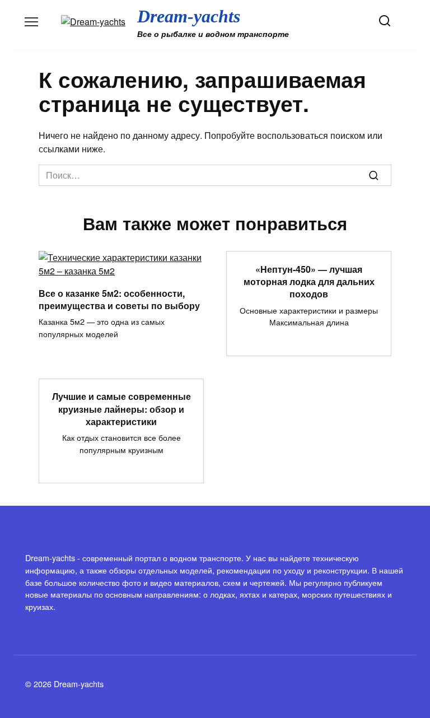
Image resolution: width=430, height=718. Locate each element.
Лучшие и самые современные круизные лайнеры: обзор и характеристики (121, 409)
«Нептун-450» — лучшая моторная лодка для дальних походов (309, 281)
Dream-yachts (188, 16)
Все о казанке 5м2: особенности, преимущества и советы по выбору (119, 298)
